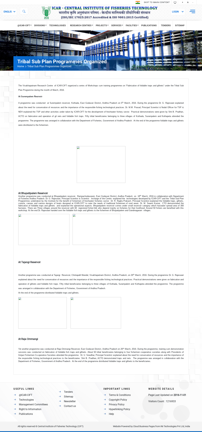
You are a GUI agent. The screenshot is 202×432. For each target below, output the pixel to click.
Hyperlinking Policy (119, 409)
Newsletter (70, 401)
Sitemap (68, 396)
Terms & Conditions (120, 395)
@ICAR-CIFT (25, 395)
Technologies (26, 399)
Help (111, 413)
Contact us (70, 406)
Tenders (68, 391)
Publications (26, 413)
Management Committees (33, 404)
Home (21, 66)
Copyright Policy (118, 399)
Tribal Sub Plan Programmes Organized (49, 66)
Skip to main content (157, 2)
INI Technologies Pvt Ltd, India (175, 426)
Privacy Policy (117, 404)
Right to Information (30, 409)
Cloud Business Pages (144, 426)
